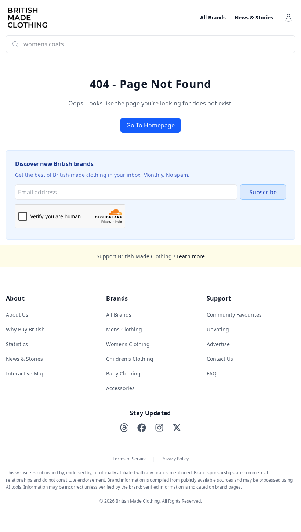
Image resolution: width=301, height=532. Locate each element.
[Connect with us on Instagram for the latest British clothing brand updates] (159, 427)
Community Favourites (234, 314)
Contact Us (220, 358)
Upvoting (218, 329)
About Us (17, 314)
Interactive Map (25, 373)
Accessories (120, 388)
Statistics (17, 344)
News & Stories (254, 17)
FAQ (212, 373)
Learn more (191, 256)
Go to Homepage (150, 125)
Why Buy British (25, 329)
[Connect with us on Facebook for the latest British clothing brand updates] (141, 427)
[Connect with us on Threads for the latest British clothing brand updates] (124, 427)
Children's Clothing (129, 358)
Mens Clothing (124, 329)
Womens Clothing (128, 344)
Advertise (218, 344)
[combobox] (150, 44)
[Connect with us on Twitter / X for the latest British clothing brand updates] (177, 427)
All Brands (213, 17)
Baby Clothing (123, 373)
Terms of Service (130, 459)
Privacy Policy (175, 459)
